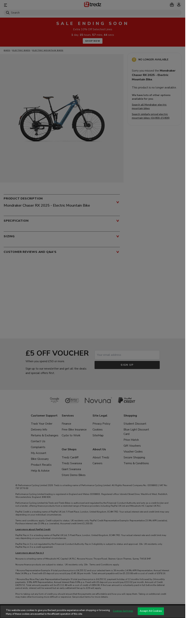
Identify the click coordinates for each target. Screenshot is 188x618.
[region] (92, 611)
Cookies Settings (123, 611)
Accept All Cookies (151, 611)
